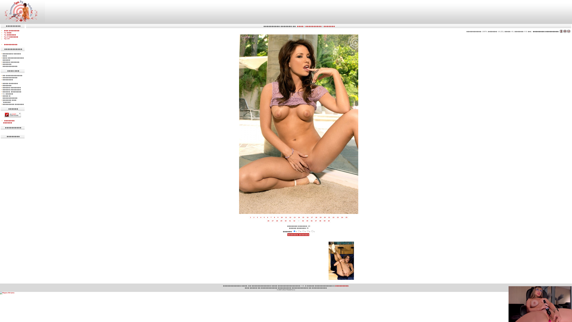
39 (324, 221)
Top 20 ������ (11, 37)
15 (303, 217)
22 (333, 217)
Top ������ (10, 35)
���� (300, 26)
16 (307, 217)
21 (329, 217)
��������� (10, 44)
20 (325, 217)
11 (286, 217)
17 (312, 217)
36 (312, 221)
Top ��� (7, 33)
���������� (313, 26)
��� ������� (11, 30)
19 (320, 217)
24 (342, 217)
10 (282, 217)
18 (316, 217)
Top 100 (7, 39)
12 (290, 217)
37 (316, 221)
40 (329, 221)
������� (329, 26)
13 (295, 217)
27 (273, 221)
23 (338, 217)
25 (346, 217)
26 (268, 221)
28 (277, 221)
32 (294, 221)
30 (286, 221)
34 (303, 221)
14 (299, 217)
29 (281, 221)
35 (307, 221)
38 (320, 221)
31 (290, 221)
